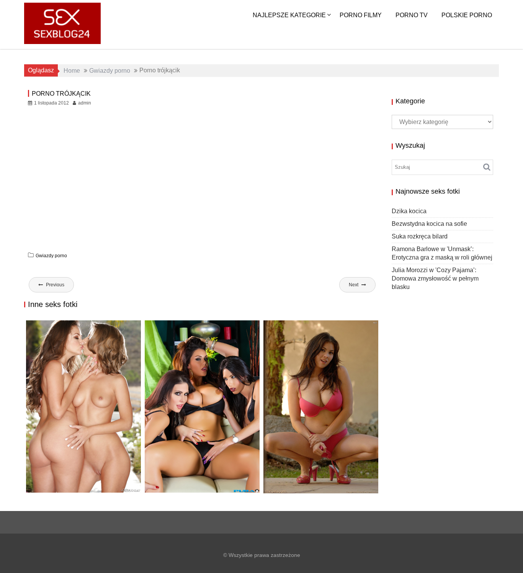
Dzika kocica (409, 211)
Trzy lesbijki (169, 492)
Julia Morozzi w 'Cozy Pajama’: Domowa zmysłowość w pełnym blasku (435, 278)
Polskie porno (466, 15)
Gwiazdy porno (51, 255)
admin (84, 103)
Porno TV (412, 15)
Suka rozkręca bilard (420, 236)
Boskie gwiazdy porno (67, 492)
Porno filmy (361, 15)
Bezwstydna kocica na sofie (429, 223)
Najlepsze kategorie (289, 15)
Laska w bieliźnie (295, 493)
